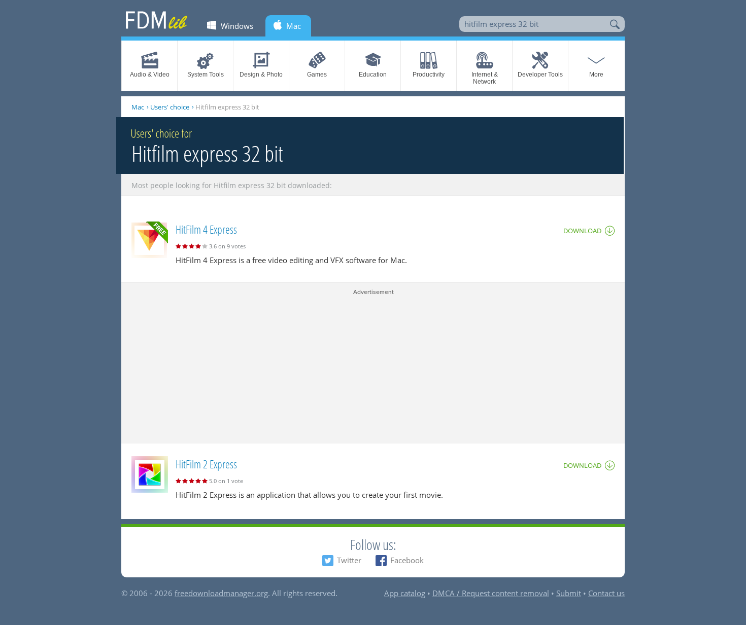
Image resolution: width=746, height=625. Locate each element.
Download (582, 230)
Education (373, 74)
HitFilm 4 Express (206, 229)
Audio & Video (149, 74)
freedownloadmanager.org (221, 593)
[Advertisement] (373, 367)
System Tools (205, 74)
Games (317, 74)
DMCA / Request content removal (490, 593)
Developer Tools (540, 74)
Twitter (349, 560)
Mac (137, 107)
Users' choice (169, 107)
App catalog (404, 593)
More (596, 74)
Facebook (407, 560)
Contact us (606, 593)
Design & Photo (261, 74)
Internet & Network (484, 78)
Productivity (429, 74)
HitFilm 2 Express (206, 463)
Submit (568, 593)
